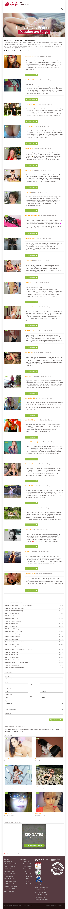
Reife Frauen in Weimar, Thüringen (34, 608)
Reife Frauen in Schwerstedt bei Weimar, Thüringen (34, 649)
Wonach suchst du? (37, 9)
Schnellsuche (26, 861)
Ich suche (7, 676)
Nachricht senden (31, 75)
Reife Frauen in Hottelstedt (34, 613)
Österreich (6, 868)
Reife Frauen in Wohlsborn (34, 657)
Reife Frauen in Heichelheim (34, 636)
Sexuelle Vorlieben (27, 866)
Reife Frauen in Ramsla (34, 626)
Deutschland (16, 854)
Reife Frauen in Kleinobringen (34, 621)
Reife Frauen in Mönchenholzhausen (34, 667)
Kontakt (48, 905)
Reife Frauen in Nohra (34, 616)
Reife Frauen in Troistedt (34, 654)
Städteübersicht (27, 863)
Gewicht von (8, 694)
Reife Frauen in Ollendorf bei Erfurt (34, 642)
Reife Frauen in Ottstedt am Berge (34, 610)
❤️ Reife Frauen (8, 854)
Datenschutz (54, 905)
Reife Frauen (26, 9)
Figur (6, 701)
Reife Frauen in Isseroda (34, 623)
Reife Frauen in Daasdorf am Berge (33, 854)
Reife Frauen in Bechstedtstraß (34, 647)
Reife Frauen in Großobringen (34, 634)
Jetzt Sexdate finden (56, 720)
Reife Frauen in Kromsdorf (34, 644)
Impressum (60, 905)
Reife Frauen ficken (27, 868)
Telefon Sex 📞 (59, 9)
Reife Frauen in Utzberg (34, 618)
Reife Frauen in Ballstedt (34, 639)
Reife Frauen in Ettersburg (34, 629)
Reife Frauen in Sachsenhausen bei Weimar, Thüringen (34, 662)
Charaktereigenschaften (29, 865)
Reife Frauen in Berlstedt (34, 652)
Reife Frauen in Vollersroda (34, 660)
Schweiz (6, 870)
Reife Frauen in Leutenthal (34, 665)
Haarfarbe (7, 707)
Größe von (8, 688)
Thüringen (22, 854)
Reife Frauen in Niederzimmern (34, 631)
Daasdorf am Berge (45, 56)
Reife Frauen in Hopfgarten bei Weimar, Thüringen (34, 605)
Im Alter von (8, 682)
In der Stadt (8, 713)
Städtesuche (48, 9)
